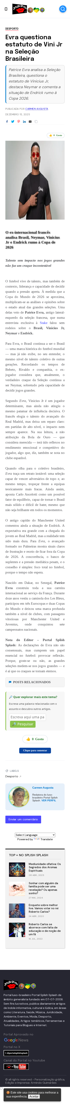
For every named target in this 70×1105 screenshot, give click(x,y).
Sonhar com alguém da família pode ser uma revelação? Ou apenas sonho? (43, 888)
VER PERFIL (48, 800)
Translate (46, 839)
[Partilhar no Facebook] (7, 121)
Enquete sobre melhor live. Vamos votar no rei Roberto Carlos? (44, 908)
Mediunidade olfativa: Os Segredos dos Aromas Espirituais (45, 867)
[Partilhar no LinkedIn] (24, 121)
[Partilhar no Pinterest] (18, 121)
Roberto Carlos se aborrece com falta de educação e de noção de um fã (45, 929)
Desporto (11, 29)
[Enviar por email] (30, 121)
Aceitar (33, 1096)
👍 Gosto (55, 135)
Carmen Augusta (42, 787)
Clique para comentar (35, 750)
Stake (43, 323)
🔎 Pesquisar (22, 724)
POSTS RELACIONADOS (32, 682)
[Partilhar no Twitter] (12, 121)
